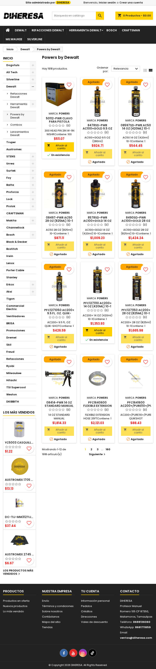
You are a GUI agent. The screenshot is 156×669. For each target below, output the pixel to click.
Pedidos (86, 606)
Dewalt (21, 30)
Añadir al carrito (57, 147)
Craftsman (131, 30)
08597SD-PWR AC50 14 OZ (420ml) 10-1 (136, 127)
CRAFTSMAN (15, 213)
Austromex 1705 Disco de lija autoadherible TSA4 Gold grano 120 (19, 479)
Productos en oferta (16, 601)
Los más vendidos (19, 412)
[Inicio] (7, 30)
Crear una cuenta (131, 2)
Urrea (10, 163)
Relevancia (126, 68)
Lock (9, 199)
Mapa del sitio (51, 622)
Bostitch (12, 249)
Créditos (86, 611)
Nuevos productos (15, 606)
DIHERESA (63, 2)
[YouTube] (73, 653)
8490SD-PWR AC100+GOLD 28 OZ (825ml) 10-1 (135, 220)
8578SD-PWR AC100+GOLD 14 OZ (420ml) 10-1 (97, 220)
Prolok (10, 206)
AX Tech (11, 72)
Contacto (129, 591)
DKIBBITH (12, 402)
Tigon (10, 299)
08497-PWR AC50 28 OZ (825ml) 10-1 (59, 219)
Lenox (10, 263)
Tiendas (47, 627)
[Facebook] (64, 653)
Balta (10, 185)
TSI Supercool (16, 387)
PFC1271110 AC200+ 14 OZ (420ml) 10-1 (97, 304)
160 (108, 449)
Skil (8, 345)
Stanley (11, 277)
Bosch (111, 30)
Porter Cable (15, 270)
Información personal (95, 601)
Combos (16, 125)
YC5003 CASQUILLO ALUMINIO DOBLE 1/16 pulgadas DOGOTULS (19, 442)
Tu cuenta (90, 591)
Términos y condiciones (58, 606)
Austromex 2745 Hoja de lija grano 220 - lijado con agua (19, 554)
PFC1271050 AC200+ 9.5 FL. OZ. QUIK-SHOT (59, 313)
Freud (10, 352)
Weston (11, 394)
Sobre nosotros (52, 611)
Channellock (15, 228)
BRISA (10, 323)
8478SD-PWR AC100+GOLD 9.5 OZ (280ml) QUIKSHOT (97, 128)
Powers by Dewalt (17, 116)
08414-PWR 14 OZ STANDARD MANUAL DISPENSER (59, 405)
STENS (10, 156)
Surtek (11, 171)
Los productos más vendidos (18, 572)
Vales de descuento (94, 622)
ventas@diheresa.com (136, 638)
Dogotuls (12, 65)
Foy (8, 178)
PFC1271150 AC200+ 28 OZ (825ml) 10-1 (135, 311)
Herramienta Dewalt (85, 30)
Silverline (34, 39)
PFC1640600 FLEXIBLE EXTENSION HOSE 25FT (97, 405)
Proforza (12, 192)
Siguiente (97, 454)
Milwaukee (14, 39)
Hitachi (11, 380)
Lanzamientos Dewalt (19, 133)
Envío (45, 601)
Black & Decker (16, 242)
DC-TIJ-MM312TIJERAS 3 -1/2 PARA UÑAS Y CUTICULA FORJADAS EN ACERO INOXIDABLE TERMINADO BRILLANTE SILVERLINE (19, 517)
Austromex (14, 149)
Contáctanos (50, 617)
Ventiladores (15, 316)
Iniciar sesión (107, 2)
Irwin (9, 256)
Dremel (11, 337)
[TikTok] (92, 653)
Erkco (10, 284)
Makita (11, 220)
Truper (11, 142)
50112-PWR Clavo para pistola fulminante (59, 121)
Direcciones (89, 617)
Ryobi (10, 366)
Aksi (9, 292)
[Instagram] (83, 653)
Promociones (15, 330)
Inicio (8, 58)
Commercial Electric (15, 307)
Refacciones (15, 359)
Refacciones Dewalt (48, 30)
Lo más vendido (13, 611)
